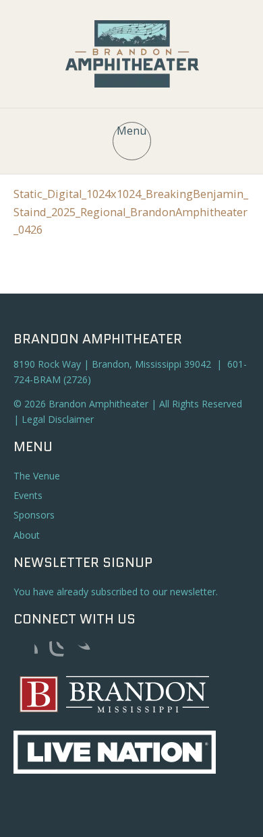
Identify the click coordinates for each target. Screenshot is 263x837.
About (26, 535)
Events (27, 495)
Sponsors (34, 514)
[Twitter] (79, 652)
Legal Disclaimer (58, 419)
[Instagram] (53, 652)
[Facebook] (27, 652)
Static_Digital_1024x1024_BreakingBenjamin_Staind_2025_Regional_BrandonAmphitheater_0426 (130, 211)
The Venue (36, 475)
